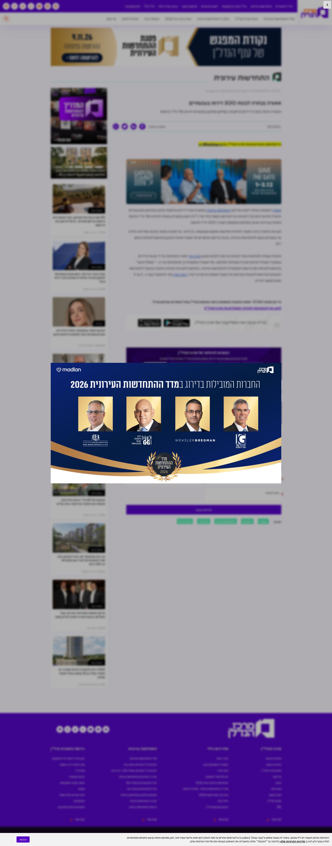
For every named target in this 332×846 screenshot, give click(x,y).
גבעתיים (247, 521)
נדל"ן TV (149, 6)
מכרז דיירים (185, 521)
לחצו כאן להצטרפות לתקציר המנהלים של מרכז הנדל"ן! (242, 308)
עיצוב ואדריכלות (168, 6)
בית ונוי (99, 323)
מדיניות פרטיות (273, 758)
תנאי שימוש (275, 795)
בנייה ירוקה (222, 758)
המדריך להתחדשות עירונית (213, 19)
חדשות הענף (189, 6)
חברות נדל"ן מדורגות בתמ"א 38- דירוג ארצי (134, 770)
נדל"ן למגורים (284, 6)
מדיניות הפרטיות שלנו (292, 841)
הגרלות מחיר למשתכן (216, 776)
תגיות (278, 783)
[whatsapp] (116, 126)
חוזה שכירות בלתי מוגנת (72, 795)
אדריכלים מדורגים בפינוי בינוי (142, 789)
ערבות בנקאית (77, 776)
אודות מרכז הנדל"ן (246, 19)
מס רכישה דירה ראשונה (72, 764)
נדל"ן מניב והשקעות (234, 6)
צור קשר (111, 19)
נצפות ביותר (96, 210)
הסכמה (23, 839)
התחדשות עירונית (261, 6)
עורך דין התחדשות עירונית (143, 801)
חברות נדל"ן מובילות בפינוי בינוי (140, 764)
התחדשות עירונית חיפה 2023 (212, 783)
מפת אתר (276, 789)
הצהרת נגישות (273, 764)
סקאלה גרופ (151, 19)
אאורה (277, 210)
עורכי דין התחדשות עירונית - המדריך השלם (205, 789)
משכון (82, 789)
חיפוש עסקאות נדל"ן (217, 807)
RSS (279, 807)
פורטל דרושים (130, 19)
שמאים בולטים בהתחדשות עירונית (138, 795)
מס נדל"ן (80, 770)
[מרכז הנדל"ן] (314, 12)
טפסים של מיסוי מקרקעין (71, 807)
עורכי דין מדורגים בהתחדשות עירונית (138, 776)
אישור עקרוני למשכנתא (72, 783)
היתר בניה (180, 274)
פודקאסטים (132, 6)
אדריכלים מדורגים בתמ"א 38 (141, 783)
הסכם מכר (79, 801)
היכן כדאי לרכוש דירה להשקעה (68, 758)
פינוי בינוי (195, 256)
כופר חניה (223, 770)
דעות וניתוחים (209, 6)
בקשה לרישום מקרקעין (215, 764)
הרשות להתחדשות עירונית (143, 807)
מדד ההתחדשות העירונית (279, 19)
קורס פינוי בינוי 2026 (178, 19)
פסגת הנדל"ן (274, 801)
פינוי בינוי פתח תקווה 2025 (213, 795)
